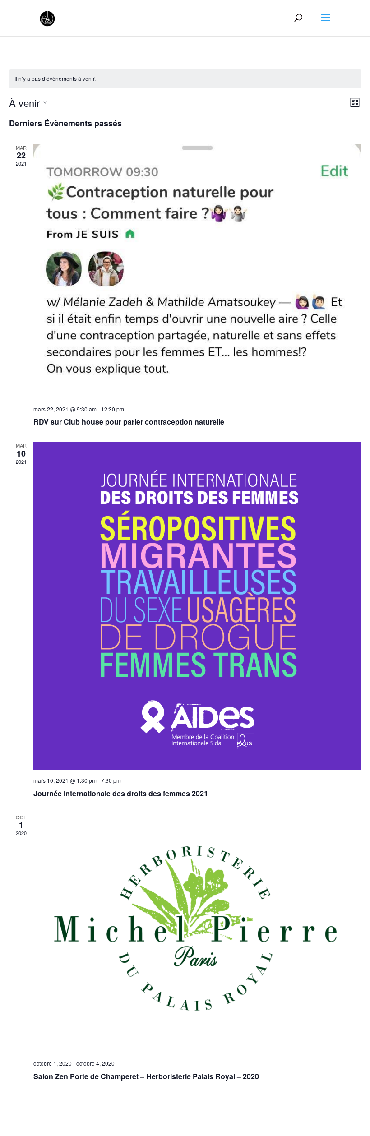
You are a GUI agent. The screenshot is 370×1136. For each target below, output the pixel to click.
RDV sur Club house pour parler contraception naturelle (128, 421)
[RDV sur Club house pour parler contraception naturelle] (197, 271)
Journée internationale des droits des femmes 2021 (120, 793)
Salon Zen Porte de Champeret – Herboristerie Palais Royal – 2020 (146, 1076)
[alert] (185, 78)
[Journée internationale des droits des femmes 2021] (197, 606)
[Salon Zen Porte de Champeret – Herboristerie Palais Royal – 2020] (197, 933)
